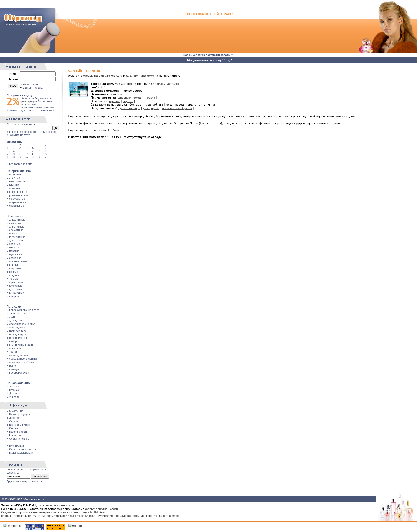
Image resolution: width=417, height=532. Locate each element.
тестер (13, 351)
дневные (14, 178)
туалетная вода (19, 313)
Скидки (13, 428)
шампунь (14, 369)
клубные (14, 184)
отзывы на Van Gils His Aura (102, 75)
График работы (18, 431)
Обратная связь (19, 438)
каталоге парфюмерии (142, 75)
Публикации (16, 445)
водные (13, 233)
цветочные (16, 289)
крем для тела (18, 330)
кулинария (105, 515)
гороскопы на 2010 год (29, 515)
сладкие (14, 275)
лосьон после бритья (22, 324)
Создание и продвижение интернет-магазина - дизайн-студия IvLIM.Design (54, 512)
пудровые (15, 268)
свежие (13, 271)
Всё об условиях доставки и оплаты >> (208, 55)
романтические (18, 195)
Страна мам (169, 515)
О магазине (16, 410)
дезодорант (16, 320)
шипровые (15, 296)
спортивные (16, 205)
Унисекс (14, 397)
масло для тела (18, 337)
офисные (15, 188)
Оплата (13, 421)
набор (13, 341)
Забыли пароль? (33, 87)
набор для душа (19, 372)
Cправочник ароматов (22, 449)
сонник (6, 515)
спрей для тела (18, 355)
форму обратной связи (101, 508)
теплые (13, 278)
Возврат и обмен (19, 424)
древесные (16, 240)
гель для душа (18, 334)
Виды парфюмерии (21, 452)
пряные (14, 264)
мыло (12, 365)
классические (17, 181)
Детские (14, 393)
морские (14, 251)
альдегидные (17, 219)
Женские (14, 386)
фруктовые (16, 282)
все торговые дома (20, 164)
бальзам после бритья (23, 358)
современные (17, 202)
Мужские (14, 390)
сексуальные (17, 198)
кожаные (14, 247)
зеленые (14, 244)
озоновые (15, 257)
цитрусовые (16, 292)
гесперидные (17, 237)
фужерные (15, 285)
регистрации (29, 101)
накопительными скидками (37, 107)
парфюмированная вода (24, 310)
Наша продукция (19, 414)
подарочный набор (21, 344)
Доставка (14, 417)
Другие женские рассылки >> (24, 481)
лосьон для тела (19, 327)
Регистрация (30, 84)
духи (12, 317)
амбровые (15, 223)
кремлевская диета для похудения (71, 515)
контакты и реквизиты (58, 505)
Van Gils (120, 83)
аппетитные (16, 226)
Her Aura (113, 130)
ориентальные (18, 261)
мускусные (15, 254)
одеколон (15, 348)
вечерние (15, 174)
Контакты (15, 435)
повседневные (18, 191)
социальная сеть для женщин (136, 515)
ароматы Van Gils (165, 83)
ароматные (16, 230)
